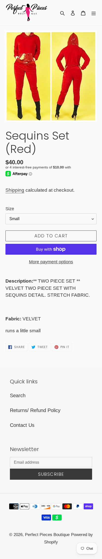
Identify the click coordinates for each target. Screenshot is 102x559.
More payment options (51, 261)
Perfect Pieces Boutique (47, 534)
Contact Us (22, 425)
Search (18, 395)
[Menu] (93, 12)
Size (9, 208)
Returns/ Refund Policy (35, 410)
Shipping (14, 190)
